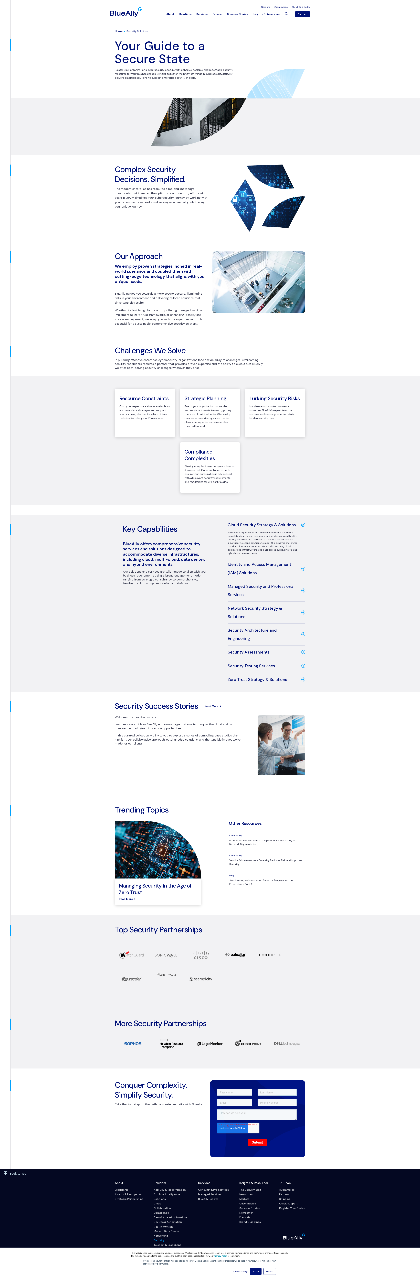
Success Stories (237, 14)
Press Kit (244, 1217)
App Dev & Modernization (170, 1189)
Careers (265, 6)
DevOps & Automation (168, 1222)
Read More (212, 706)
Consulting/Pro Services (213, 1189)
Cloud (157, 1203)
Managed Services (209, 1194)
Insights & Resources (266, 14)
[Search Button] (286, 14)
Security (159, 1240)
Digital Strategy (163, 1226)
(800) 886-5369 (301, 6)
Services (202, 14)
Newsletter (246, 1212)
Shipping (284, 1199)
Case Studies (247, 1203)
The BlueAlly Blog (250, 1189)
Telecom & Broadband (167, 1245)
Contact (302, 14)
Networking (161, 1235)
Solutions (185, 14)
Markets (244, 1199)
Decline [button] (269, 1271)
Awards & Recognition (129, 1194)
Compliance (161, 1212)
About (170, 14)
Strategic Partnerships (129, 1199)
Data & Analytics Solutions (170, 1217)
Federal (217, 14)
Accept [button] (256, 1271)
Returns (284, 1194)
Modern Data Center (166, 1231)
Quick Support (288, 1203)
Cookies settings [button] (240, 1271)
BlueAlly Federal (208, 1199)
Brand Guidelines (250, 1222)
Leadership (121, 1189)
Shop (287, 1183)
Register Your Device (292, 1208)
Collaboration (162, 1208)
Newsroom (245, 1194)
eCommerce (281, 6)
